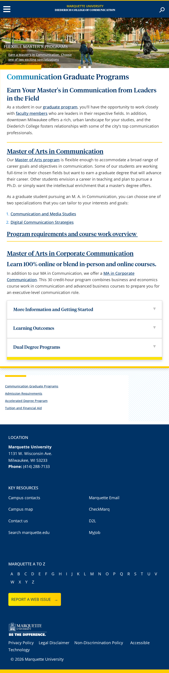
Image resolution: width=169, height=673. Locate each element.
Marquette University (85, 6)
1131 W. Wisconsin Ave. (30, 453)
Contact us (18, 520)
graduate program (60, 107)
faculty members (32, 113)
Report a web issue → (34, 599)
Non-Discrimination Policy (98, 642)
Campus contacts (24, 497)
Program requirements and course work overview (72, 234)
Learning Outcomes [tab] (33, 328)
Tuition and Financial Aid (23, 408)
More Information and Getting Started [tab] (53, 310)
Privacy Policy (21, 642)
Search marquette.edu (29, 532)
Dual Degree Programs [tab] (37, 347)
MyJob (94, 532)
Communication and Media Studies (43, 213)
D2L (92, 520)
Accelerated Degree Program (26, 401)
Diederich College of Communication (85, 10)
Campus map (20, 509)
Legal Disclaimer (54, 642)
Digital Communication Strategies (42, 222)
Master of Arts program (37, 159)
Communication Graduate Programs (31, 386)
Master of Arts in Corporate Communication (70, 254)
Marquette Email (104, 497)
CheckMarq (99, 509)
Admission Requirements (23, 393)
